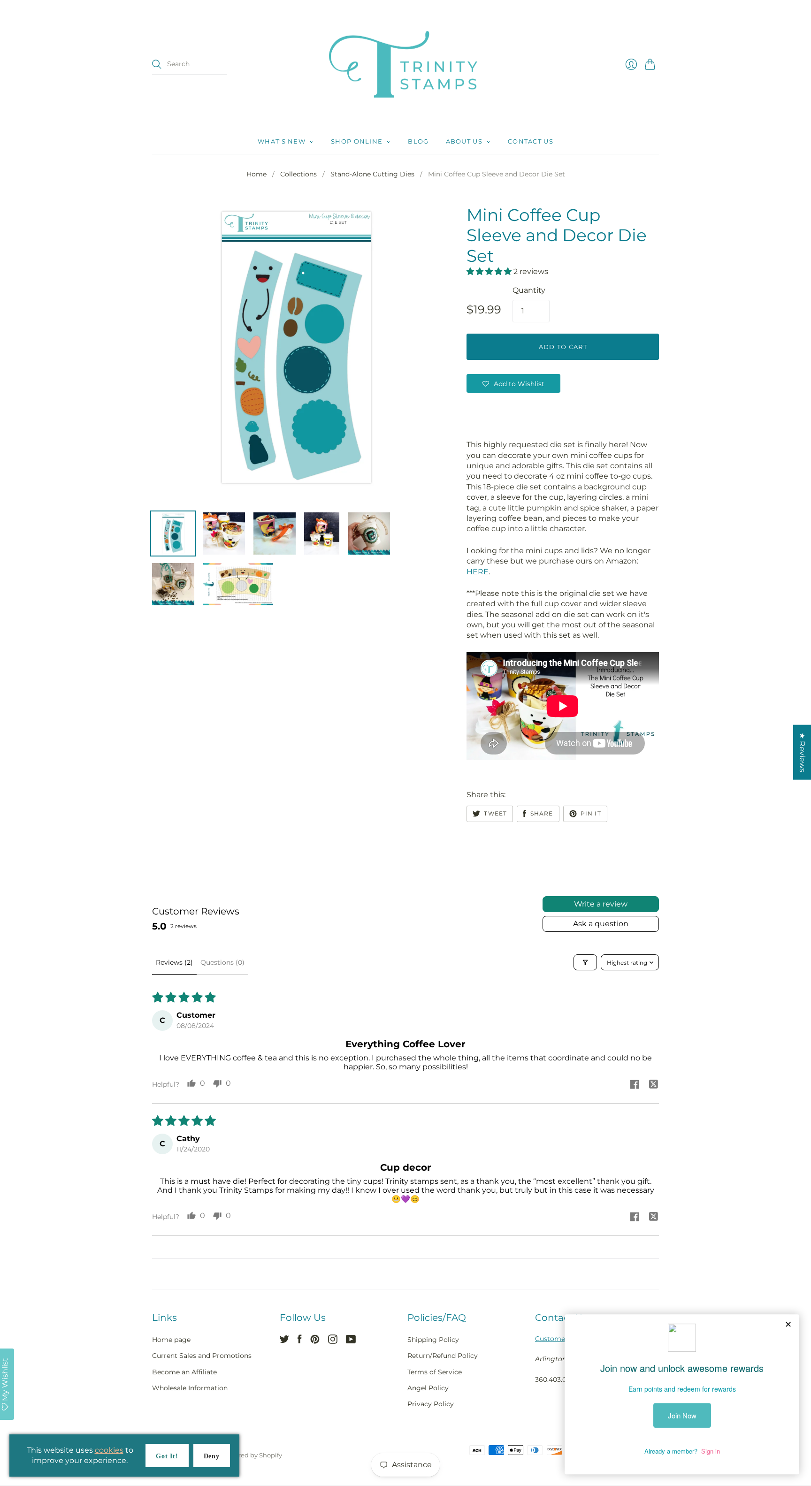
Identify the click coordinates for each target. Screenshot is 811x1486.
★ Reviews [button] (802, 752)
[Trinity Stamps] (405, 65)
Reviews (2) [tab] (174, 962)
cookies (109, 1450)
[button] (490, 271)
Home (256, 174)
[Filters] (585, 962)
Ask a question (600, 923)
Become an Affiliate (184, 1372)
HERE (478, 571)
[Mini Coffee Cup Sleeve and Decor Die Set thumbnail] (173, 533)
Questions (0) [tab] (222, 962)
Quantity (529, 290)
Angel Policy (428, 1388)
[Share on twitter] (653, 1085)
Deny (212, 1456)
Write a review (600, 903)
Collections (298, 174)
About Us (464, 141)
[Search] (156, 64)
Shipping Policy (433, 1339)
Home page (171, 1339)
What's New (282, 141)
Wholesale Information (190, 1388)
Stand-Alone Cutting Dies (372, 174)
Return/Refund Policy (442, 1355)
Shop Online (357, 141)
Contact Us (530, 141)
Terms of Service (434, 1372)
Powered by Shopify (252, 1455)
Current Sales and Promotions (202, 1355)
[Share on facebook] (634, 1085)
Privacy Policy (430, 1404)
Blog (418, 141)
